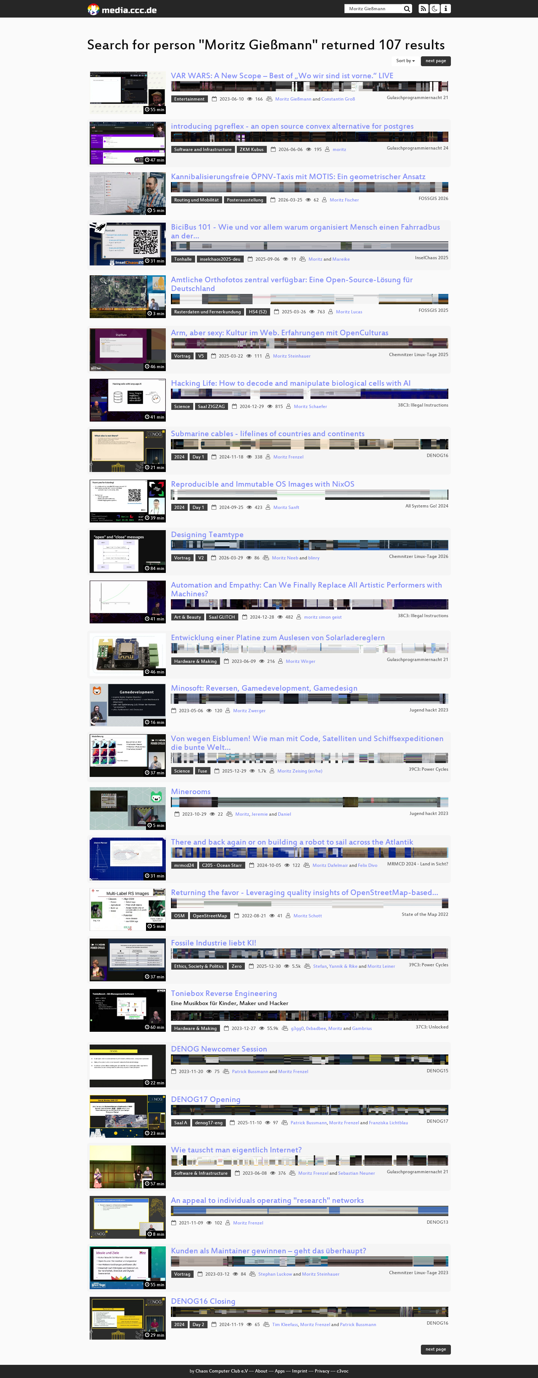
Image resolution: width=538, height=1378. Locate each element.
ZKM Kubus (252, 149)
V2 (201, 558)
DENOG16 (437, 455)
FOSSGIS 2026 (433, 198)
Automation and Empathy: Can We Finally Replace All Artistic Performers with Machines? (306, 590)
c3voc (342, 1371)
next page (436, 61)
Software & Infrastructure (201, 1173)
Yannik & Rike (343, 966)
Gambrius (362, 1028)
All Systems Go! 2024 (427, 506)
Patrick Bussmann (250, 1072)
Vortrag (182, 356)
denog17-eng (209, 1123)
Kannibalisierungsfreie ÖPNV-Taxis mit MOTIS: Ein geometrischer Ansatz (298, 177)
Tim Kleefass (285, 1325)
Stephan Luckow (275, 1274)
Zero (237, 966)
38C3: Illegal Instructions (423, 405)
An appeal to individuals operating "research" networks (267, 1201)
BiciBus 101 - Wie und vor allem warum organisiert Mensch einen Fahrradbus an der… (305, 232)
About (261, 1371)
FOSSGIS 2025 (433, 310)
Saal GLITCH (222, 617)
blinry (314, 558)
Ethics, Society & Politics (199, 966)
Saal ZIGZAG (211, 406)
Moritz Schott (308, 916)
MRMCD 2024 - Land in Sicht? (417, 864)
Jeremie (259, 814)
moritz (339, 149)
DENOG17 (437, 1121)
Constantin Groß (338, 99)
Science (182, 406)
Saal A (180, 1123)
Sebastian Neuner (356, 1173)
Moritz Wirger (300, 661)
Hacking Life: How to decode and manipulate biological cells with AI (291, 384)
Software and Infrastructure (203, 149)
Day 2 (198, 1325)
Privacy (322, 1371)
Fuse (202, 771)
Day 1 (198, 457)
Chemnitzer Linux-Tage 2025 (418, 355)
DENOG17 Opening (206, 1100)
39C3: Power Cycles (428, 769)
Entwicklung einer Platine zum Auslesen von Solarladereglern (278, 638)
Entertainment (189, 99)
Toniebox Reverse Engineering (224, 994)
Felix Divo (367, 865)
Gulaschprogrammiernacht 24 (417, 148)
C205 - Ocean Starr (222, 865)
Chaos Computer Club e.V (221, 1371)
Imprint (299, 1371)
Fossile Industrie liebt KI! (214, 943)
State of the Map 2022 (425, 914)
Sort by (404, 61)
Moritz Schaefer (310, 406)
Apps (280, 1371)
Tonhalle (183, 259)
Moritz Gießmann (293, 99)
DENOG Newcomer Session (219, 1049)
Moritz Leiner (381, 966)
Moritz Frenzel (288, 457)
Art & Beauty (187, 617)
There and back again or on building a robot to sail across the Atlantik (292, 842)
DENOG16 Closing (203, 1302)
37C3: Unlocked (432, 1027)
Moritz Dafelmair (330, 865)
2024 (179, 457)
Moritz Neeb (285, 558)
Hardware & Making (195, 661)
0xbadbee (316, 1028)
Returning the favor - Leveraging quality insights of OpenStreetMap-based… (304, 893)
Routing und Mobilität (196, 200)
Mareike (341, 259)
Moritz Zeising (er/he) (299, 771)
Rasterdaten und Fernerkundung (207, 312)
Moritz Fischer (344, 200)
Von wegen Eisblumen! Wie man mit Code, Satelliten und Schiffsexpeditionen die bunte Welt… (307, 744)
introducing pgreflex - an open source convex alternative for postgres (292, 127)
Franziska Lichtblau (388, 1123)
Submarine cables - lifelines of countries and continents (268, 434)
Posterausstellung (245, 200)
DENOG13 (437, 1222)
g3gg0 (297, 1028)
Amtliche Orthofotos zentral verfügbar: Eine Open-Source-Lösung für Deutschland (292, 285)
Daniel (284, 814)
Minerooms (190, 792)
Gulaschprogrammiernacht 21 (417, 98)
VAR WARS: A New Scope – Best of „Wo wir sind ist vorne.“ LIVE (282, 76)
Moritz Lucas (349, 312)
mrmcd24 (184, 865)
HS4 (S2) (258, 312)
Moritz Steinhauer (292, 356)
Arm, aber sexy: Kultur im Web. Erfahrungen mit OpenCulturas (279, 333)
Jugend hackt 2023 (429, 710)
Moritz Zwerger (249, 711)
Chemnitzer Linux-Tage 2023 (418, 1273)
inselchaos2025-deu (220, 259)
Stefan (320, 966)
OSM (179, 916)
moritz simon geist (323, 617)
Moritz (315, 259)
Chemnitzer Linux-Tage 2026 (418, 556)
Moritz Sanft (286, 507)
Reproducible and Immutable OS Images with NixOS (263, 485)
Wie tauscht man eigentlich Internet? (236, 1150)
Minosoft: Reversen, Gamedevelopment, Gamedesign (264, 689)
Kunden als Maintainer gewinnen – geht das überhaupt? (268, 1251)
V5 (201, 356)
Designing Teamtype (207, 535)
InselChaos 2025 (431, 258)
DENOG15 (437, 1071)
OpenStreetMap (210, 916)
